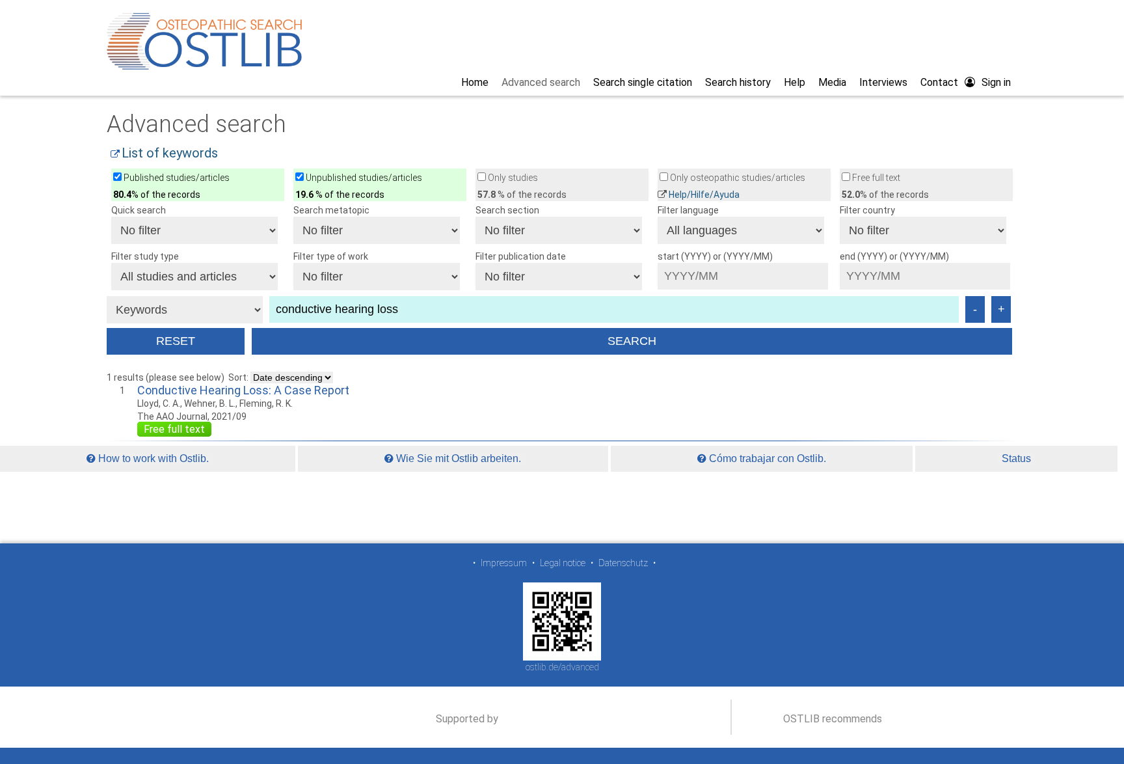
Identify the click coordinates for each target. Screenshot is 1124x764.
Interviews (883, 82)
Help (794, 82)
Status (1016, 458)
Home (474, 82)
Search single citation (642, 82)
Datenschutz (623, 563)
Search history (738, 82)
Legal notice (562, 563)
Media (832, 82)
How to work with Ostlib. (152, 458)
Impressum (504, 563)
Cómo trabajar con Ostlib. (766, 458)
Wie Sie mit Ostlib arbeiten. (457, 458)
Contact (939, 82)
